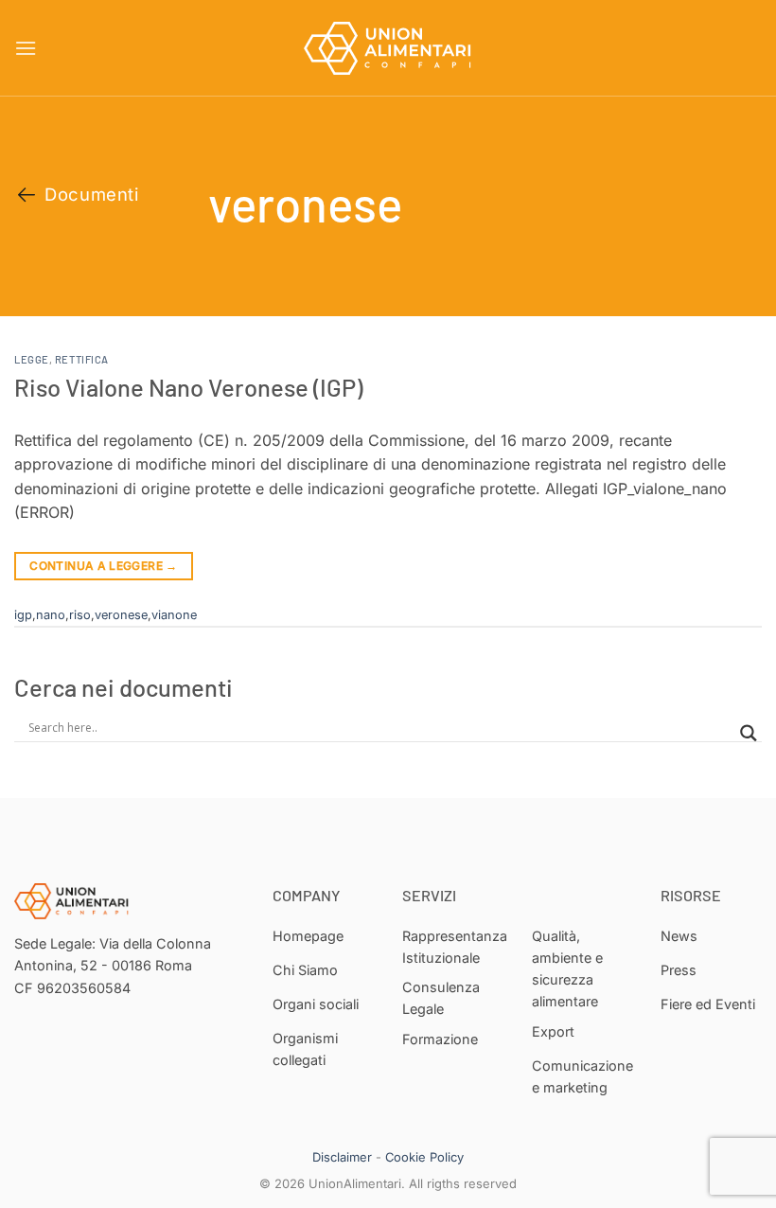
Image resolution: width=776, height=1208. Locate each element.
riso (80, 615)
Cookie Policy (424, 1156)
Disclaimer (342, 1156)
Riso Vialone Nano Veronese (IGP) (188, 386)
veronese (121, 615)
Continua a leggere (103, 566)
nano (50, 615)
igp (23, 615)
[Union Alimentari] (388, 48)
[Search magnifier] (748, 733)
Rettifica (82, 359)
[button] (25, 48)
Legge (31, 359)
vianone (174, 615)
